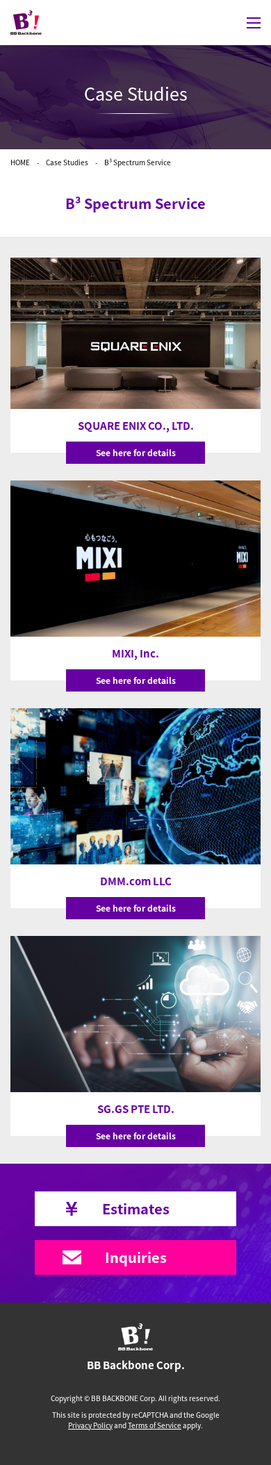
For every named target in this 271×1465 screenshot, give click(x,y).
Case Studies (67, 162)
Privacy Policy (90, 1425)
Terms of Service (154, 1425)
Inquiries (136, 1257)
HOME (20, 162)
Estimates (136, 1208)
